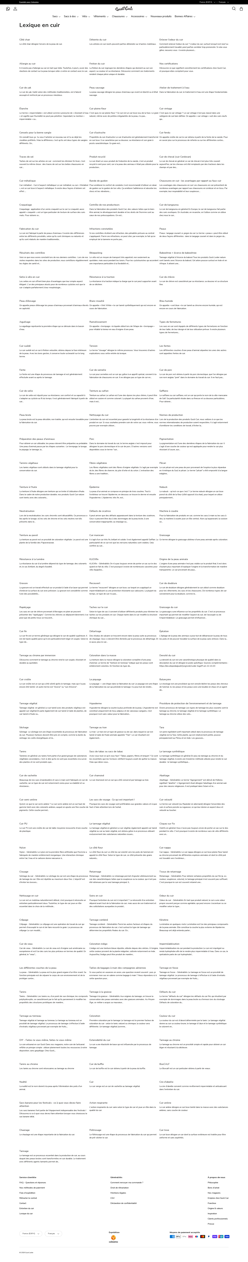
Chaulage (24, 1130)
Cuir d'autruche (97, 132)
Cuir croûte (25, 679)
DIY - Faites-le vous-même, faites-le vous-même (45, 1040)
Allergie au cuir (27, 63)
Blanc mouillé (96, 301)
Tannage (24, 1151)
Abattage (164, 775)
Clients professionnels (218, 1218)
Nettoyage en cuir (28, 895)
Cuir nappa (165, 847)
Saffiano (163, 390)
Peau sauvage (96, 87)
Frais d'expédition (27, 1193)
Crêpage (23, 919)
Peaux (162, 228)
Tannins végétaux (28, 463)
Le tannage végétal (99, 823)
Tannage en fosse (168, 967)
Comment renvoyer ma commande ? (126, 1182)
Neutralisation (26, 511)
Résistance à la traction (102, 277)
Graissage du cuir (168, 607)
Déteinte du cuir (97, 39)
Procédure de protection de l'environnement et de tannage (190, 703)
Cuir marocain (96, 535)
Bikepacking (95, 252)
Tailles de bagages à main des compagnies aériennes (117, 967)
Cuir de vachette (28, 775)
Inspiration (212, 1213)
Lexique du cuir (26, 1213)
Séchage (24, 727)
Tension (93, 345)
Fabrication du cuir (29, 228)
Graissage (164, 535)
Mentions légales (118, 1193)
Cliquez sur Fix (167, 823)
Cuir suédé (25, 345)
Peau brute (25, 415)
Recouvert (94, 583)
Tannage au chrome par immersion (37, 655)
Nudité (23, 1081)
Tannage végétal (28, 703)
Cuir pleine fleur (97, 108)
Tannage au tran (98, 727)
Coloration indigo (98, 943)
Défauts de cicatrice (100, 511)
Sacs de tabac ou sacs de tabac (106, 751)
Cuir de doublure (168, 583)
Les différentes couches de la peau (37, 967)
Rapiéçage (25, 607)
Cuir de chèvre (167, 277)
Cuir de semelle (97, 369)
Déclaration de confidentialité (123, 1203)
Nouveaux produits (161, 16)
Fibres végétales (98, 463)
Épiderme (94, 487)
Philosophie (213, 1182)
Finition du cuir (97, 63)
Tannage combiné (98, 919)
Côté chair (24, 39)
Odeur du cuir (166, 895)
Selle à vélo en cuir (29, 277)
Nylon (22, 847)
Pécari (162, 463)
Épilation (164, 631)
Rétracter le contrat (28, 1198)
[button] (8, 9)
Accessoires (137, 16)
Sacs (55, 16)
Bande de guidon (98, 180)
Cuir (91, 1081)
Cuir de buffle (96, 1064)
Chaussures (118, 16)
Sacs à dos (70, 16)
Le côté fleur (96, 847)
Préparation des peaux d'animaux (37, 439)
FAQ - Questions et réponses (32, 1182)
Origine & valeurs (215, 1208)
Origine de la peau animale (173, 559)
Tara (161, 727)
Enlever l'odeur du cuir (171, 39)
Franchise (212, 1203)
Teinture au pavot (28, 535)
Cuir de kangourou (169, 204)
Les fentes (165, 345)
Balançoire (165, 679)
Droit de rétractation (119, 1187)
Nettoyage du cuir (99, 415)
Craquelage (25, 204)
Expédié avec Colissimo (29, 2)
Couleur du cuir (167, 1015)
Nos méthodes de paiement (32, 1187)
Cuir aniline (165, 1102)
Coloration (94, 1015)
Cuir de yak (25, 87)
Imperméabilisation (169, 943)
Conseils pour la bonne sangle (35, 132)
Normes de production (171, 415)
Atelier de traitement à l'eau (174, 87)
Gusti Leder (29, 1253)
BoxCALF (164, 1064)
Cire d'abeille (166, 1081)
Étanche (23, 108)
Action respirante (98, 1102)
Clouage (23, 871)
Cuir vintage (165, 108)
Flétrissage (95, 1130)
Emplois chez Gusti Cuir (218, 1198)
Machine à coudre (168, 511)
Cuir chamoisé (96, 775)
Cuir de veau (26, 943)
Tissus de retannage (170, 871)
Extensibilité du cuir (99, 1040)
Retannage (95, 871)
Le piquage (95, 679)
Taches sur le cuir (98, 607)
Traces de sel (26, 156)
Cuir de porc (165, 369)
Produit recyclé (97, 156)
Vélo (84, 16)
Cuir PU (23, 823)
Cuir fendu (164, 132)
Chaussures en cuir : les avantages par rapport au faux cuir (190, 180)
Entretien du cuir (26, 1208)
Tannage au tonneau (30, 1015)
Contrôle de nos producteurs (104, 204)
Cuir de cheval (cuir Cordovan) (175, 156)
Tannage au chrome (169, 1040)
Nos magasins (214, 1193)
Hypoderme (95, 703)
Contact (22, 1203)
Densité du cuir (167, 655)
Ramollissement (98, 321)
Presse (211, 1223)
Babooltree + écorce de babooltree (177, 252)
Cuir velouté (165, 799)
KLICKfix (94, 559)
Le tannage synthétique (172, 751)
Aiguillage (24, 321)
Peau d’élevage (27, 301)
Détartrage (95, 631)
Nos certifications (168, 63)
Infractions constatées (101, 228)
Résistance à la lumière (31, 559)
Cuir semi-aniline (28, 799)
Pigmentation (166, 439)
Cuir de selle (26, 390)
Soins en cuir (96, 895)
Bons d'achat (213, 1187)
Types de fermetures (170, 321)
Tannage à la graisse (100, 991)
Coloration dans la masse (102, 655)
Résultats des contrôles (32, 252)
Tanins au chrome (28, 1064)
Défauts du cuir (167, 991)
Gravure (23, 583)
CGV (112, 1198)
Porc (91, 439)
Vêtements (100, 16)
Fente (22, 369)
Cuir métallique (27, 180)
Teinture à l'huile (28, 487)
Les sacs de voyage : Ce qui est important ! (112, 799)
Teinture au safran (99, 390)
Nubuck (163, 487)
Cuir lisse (164, 1130)
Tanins (22, 751)
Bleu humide (166, 301)
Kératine (163, 919)
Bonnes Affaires (183, 16)
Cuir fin (23, 631)
